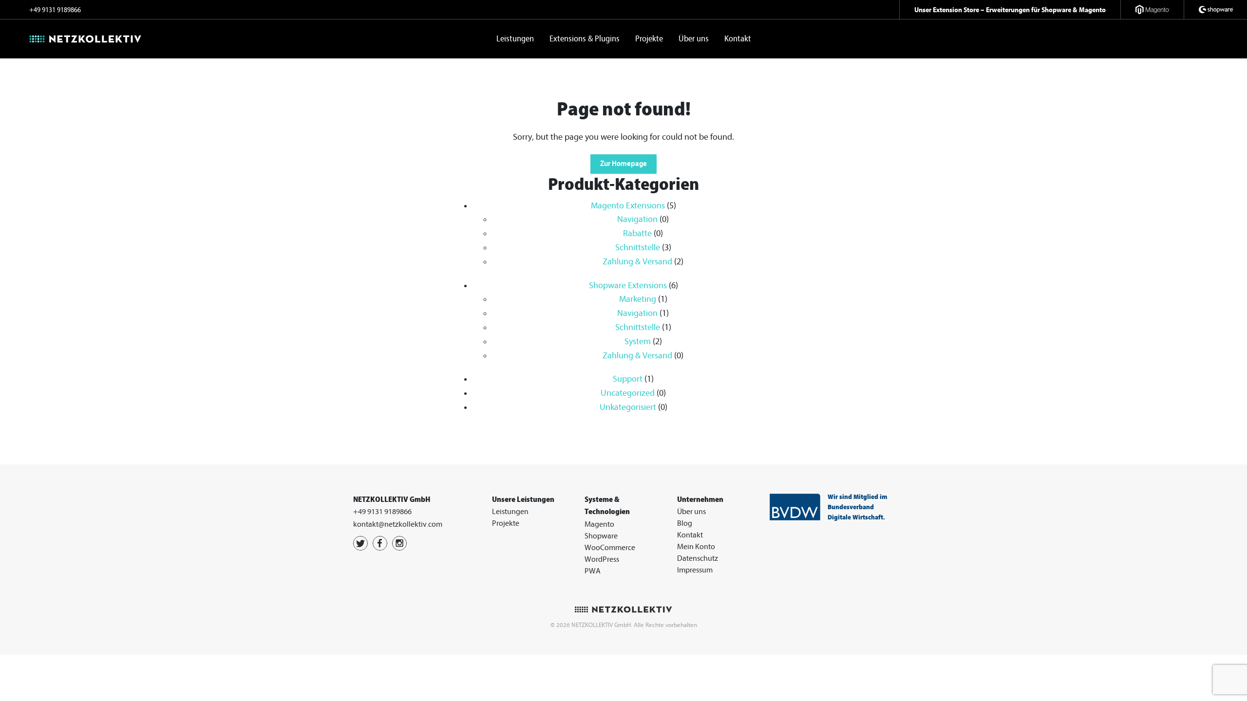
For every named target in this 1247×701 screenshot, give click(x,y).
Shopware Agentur (1215, 9)
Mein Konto (696, 546)
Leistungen (515, 39)
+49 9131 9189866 (55, 10)
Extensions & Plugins (584, 39)
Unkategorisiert (628, 407)
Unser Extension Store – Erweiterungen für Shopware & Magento (1010, 9)
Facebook (380, 543)
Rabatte (637, 233)
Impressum (695, 570)
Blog (684, 523)
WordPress (602, 559)
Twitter (360, 543)
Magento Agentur (1152, 9)
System (637, 341)
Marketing (637, 299)
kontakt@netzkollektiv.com (397, 524)
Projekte (649, 39)
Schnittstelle (637, 247)
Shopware (601, 536)
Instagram (399, 543)
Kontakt (737, 39)
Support (627, 379)
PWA (593, 571)
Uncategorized (628, 393)
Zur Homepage (623, 163)
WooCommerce (610, 547)
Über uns (694, 39)
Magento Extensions (628, 206)
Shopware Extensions (628, 285)
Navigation (637, 219)
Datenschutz (697, 558)
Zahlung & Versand (637, 262)
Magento (599, 524)
